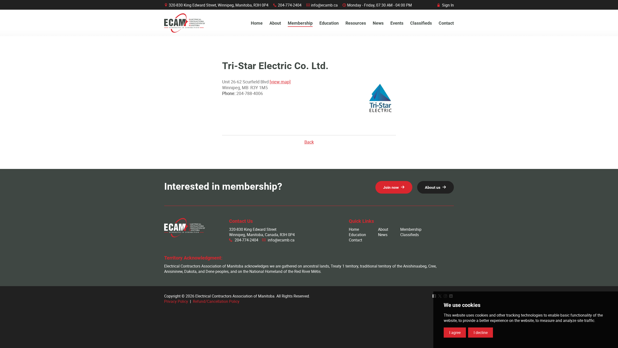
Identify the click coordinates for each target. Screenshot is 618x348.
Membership (410, 229)
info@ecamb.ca (324, 5)
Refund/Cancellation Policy (216, 301)
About (383, 229)
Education (357, 234)
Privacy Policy (176, 301)
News (382, 234)
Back (309, 142)
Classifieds (409, 234)
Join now (391, 187)
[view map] (280, 82)
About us (432, 187)
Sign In (445, 5)
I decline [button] (481, 332)
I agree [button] (455, 332)
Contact (355, 240)
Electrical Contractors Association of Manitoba (184, 23)
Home (354, 229)
